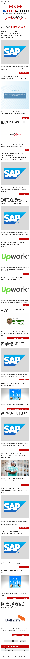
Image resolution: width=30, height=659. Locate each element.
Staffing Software (23, 635)
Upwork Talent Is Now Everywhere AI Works (11, 279)
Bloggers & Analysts (13, 338)
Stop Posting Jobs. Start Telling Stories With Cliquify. (15, 19)
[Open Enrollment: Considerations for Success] (15, 108)
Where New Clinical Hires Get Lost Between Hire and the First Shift (15, 456)
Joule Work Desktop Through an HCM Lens (11, 532)
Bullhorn (15, 635)
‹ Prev (6, 641)
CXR (27, 149)
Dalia (9, 17)
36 (20, 641)
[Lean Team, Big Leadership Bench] (15, 141)
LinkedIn (3, 3)
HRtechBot (18, 27)
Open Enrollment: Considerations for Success (14, 77)
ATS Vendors (23, 72)
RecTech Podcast (24, 409)
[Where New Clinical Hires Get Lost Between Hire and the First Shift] (15, 475)
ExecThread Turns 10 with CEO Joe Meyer (13, 384)
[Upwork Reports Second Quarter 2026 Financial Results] (15, 264)
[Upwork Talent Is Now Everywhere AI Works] (15, 297)
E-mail (18, 7)
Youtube (12, 6)
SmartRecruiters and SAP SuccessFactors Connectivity (13, 344)
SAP (27, 72)
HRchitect (25, 118)
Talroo (10, 16)
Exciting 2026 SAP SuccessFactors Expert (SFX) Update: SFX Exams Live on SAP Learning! (14, 34)
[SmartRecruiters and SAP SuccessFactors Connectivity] (15, 371)
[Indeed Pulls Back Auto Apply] (15, 588)
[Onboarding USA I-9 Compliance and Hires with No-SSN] (15, 518)
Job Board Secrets (23, 338)
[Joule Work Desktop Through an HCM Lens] (15, 559)
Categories (7, 648)
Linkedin (10, 6)
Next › (24, 641)
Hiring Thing (25, 484)
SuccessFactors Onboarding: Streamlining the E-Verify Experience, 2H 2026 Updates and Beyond (14, 201)
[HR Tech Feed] (15, 14)
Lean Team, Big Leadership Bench (13, 123)
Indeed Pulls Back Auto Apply (12, 572)
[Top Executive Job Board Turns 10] (15, 328)
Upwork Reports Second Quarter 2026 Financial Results (13, 245)
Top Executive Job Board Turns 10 (13, 310)
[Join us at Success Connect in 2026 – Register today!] (15, 440)
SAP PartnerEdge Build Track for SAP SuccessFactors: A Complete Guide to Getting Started (14, 156)
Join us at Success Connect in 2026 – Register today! (14, 414)
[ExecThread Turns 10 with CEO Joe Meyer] (15, 401)
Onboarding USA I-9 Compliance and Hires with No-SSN (14, 491)
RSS (15, 6)
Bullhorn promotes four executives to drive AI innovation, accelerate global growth (13, 605)
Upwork (26, 274)
